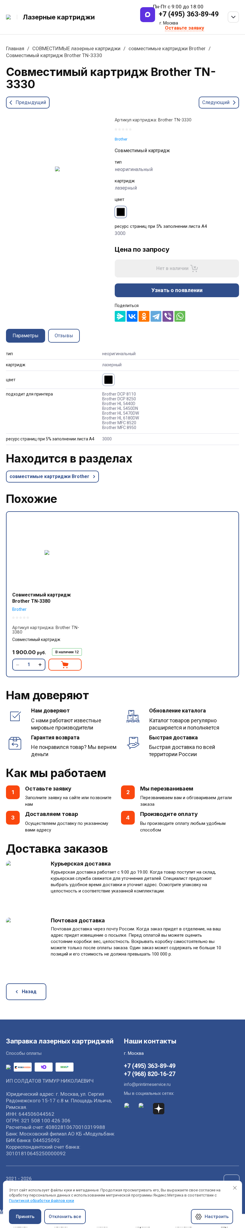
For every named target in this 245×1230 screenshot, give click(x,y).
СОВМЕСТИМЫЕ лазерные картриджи (76, 48)
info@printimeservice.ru (147, 1084)
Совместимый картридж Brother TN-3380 (41, 598)
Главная (15, 48)
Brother (121, 139)
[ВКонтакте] (132, 316)
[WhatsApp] (179, 316)
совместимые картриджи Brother (167, 48)
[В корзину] (65, 665)
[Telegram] (156, 316)
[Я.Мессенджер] (120, 316)
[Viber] (168, 316)
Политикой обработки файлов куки (41, 1200)
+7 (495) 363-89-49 (189, 14)
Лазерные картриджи (59, 17)
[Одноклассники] (144, 316)
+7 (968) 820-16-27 (149, 1074)
